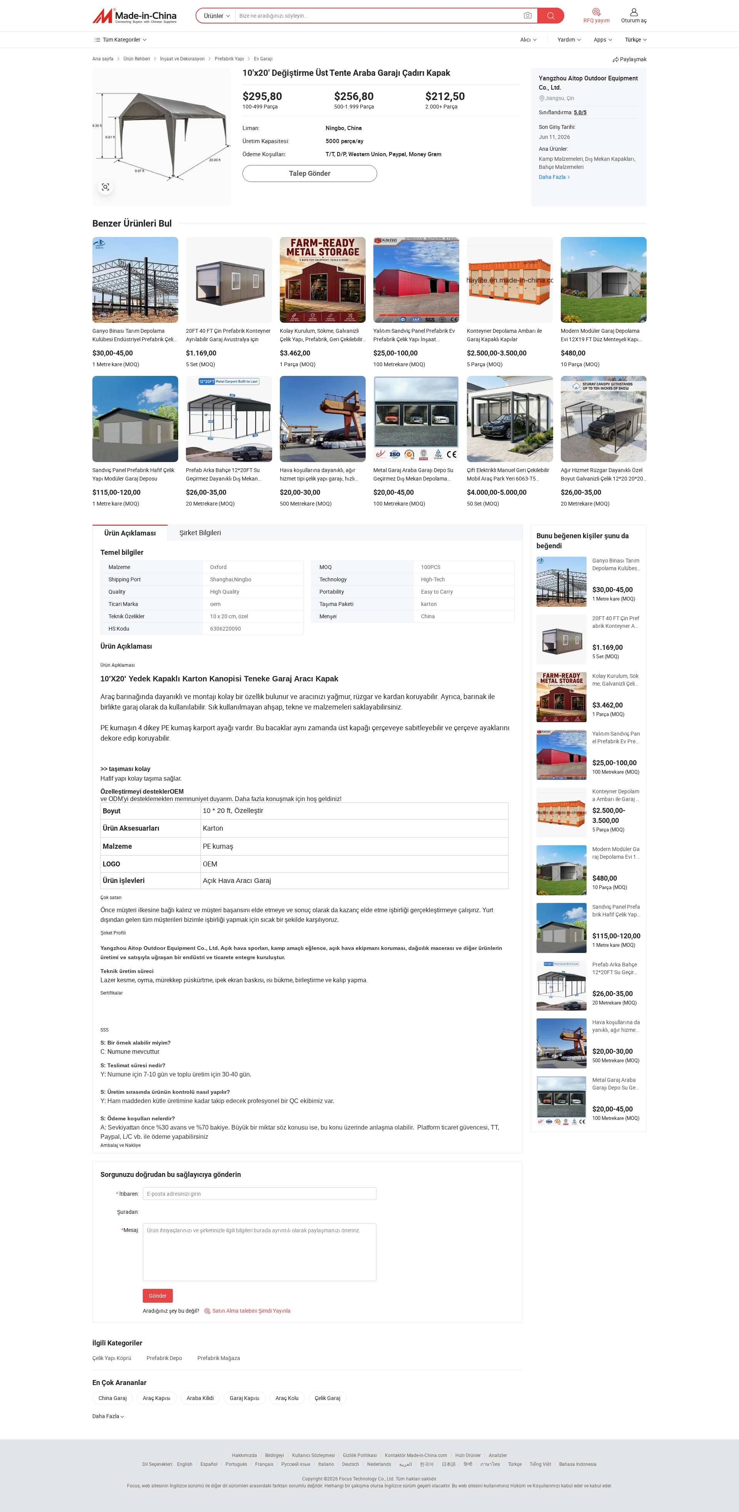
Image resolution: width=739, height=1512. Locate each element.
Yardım (566, 39)
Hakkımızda (244, 1455)
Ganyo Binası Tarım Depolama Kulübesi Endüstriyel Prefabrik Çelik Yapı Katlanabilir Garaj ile (615, 564)
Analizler (498, 1455)
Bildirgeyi (274, 1455)
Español (209, 1464)
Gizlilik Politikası (360, 1455)
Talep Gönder (310, 173)
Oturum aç (634, 20)
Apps (600, 39)
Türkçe (515, 1464)
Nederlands (379, 1464)
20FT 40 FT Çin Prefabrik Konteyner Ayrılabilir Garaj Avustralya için (615, 622)
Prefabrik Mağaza (218, 1358)
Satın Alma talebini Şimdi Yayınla (247, 1310)
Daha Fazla (552, 176)
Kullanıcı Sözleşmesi (313, 1455)
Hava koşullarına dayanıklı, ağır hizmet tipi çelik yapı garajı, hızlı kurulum (616, 1026)
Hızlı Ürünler (468, 1455)
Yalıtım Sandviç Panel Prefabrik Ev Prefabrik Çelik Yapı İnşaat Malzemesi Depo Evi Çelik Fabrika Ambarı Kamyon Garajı (616, 737)
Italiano (326, 1464)
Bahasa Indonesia (578, 1464)
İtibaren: (127, 1193)
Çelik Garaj (327, 1398)
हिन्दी (468, 1464)
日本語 (449, 1464)
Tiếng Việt (540, 1464)
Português (236, 1464)
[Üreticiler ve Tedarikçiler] (134, 16)
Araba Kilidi (200, 1398)
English (184, 1464)
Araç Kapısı (157, 1398)
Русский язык (295, 1464)
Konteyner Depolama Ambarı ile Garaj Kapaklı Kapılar (615, 795)
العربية (405, 1464)
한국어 (427, 1464)
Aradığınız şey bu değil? (171, 1310)
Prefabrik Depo (164, 1358)
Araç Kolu (287, 1398)
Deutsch (350, 1464)
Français (264, 1464)
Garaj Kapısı (244, 1398)
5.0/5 (580, 112)
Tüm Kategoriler (121, 39)
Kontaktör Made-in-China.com (416, 1455)
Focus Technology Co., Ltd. (367, 1478)
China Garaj (113, 1398)
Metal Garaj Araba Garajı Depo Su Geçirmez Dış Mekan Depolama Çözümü (615, 1083)
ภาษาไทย (490, 1464)
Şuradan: (128, 1211)
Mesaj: (130, 1229)
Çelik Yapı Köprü (111, 1358)
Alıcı (525, 39)
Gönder (158, 1295)
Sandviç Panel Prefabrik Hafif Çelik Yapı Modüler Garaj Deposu (616, 910)
